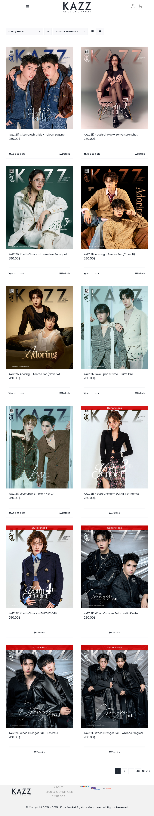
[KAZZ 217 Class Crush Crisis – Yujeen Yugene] (39, 88)
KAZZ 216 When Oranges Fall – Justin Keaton (111, 613)
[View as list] (100, 31)
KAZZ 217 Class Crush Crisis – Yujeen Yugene (37, 134)
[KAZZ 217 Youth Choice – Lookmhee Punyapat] (39, 207)
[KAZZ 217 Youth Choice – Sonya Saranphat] (114, 88)
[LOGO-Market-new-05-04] (77, 3)
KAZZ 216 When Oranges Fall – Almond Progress (113, 733)
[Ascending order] (48, 31)
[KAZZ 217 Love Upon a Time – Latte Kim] (114, 327)
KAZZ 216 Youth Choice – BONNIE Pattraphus (111, 494)
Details (66, 153)
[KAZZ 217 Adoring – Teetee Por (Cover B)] (114, 207)
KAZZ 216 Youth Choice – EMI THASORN (33, 613)
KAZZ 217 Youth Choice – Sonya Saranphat (111, 134)
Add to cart (18, 153)
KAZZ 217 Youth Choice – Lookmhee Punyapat (38, 254)
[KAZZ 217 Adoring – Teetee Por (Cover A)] (39, 327)
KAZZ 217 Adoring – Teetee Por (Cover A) (34, 374)
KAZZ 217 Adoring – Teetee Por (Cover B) (109, 254)
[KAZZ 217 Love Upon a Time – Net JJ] (39, 447)
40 (138, 771)
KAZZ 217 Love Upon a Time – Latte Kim (108, 374)
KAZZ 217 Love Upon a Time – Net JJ (31, 494)
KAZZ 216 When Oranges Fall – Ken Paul (33, 733)
